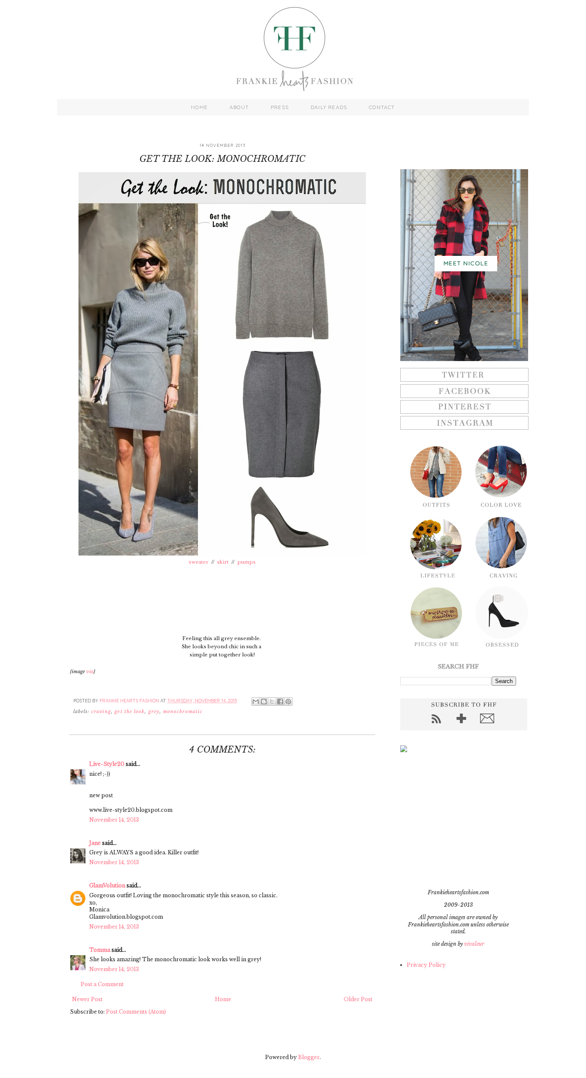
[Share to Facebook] (280, 701)
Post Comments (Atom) (136, 1011)
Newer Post (87, 999)
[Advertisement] (453, 820)
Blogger (309, 1057)
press (280, 107)
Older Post (358, 999)
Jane (95, 843)
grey (154, 711)
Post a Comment (102, 984)
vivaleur (474, 944)
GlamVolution (107, 885)
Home (223, 999)
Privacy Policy (426, 965)
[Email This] (255, 701)
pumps (246, 562)
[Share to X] (272, 701)
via (90, 671)
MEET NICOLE (466, 263)
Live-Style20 (106, 764)
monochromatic (182, 711)
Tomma (99, 950)
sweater (198, 562)
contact (382, 107)
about (239, 107)
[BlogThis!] (264, 701)
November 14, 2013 (114, 820)
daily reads (329, 107)
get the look (130, 711)
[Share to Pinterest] (288, 701)
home (199, 107)
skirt (223, 562)
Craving (101, 711)
